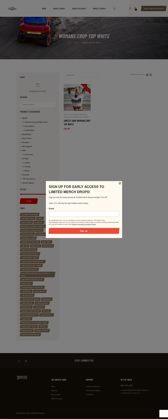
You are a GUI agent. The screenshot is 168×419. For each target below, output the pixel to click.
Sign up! (84, 231)
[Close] (120, 183)
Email (51, 208)
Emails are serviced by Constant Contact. (84, 224)
